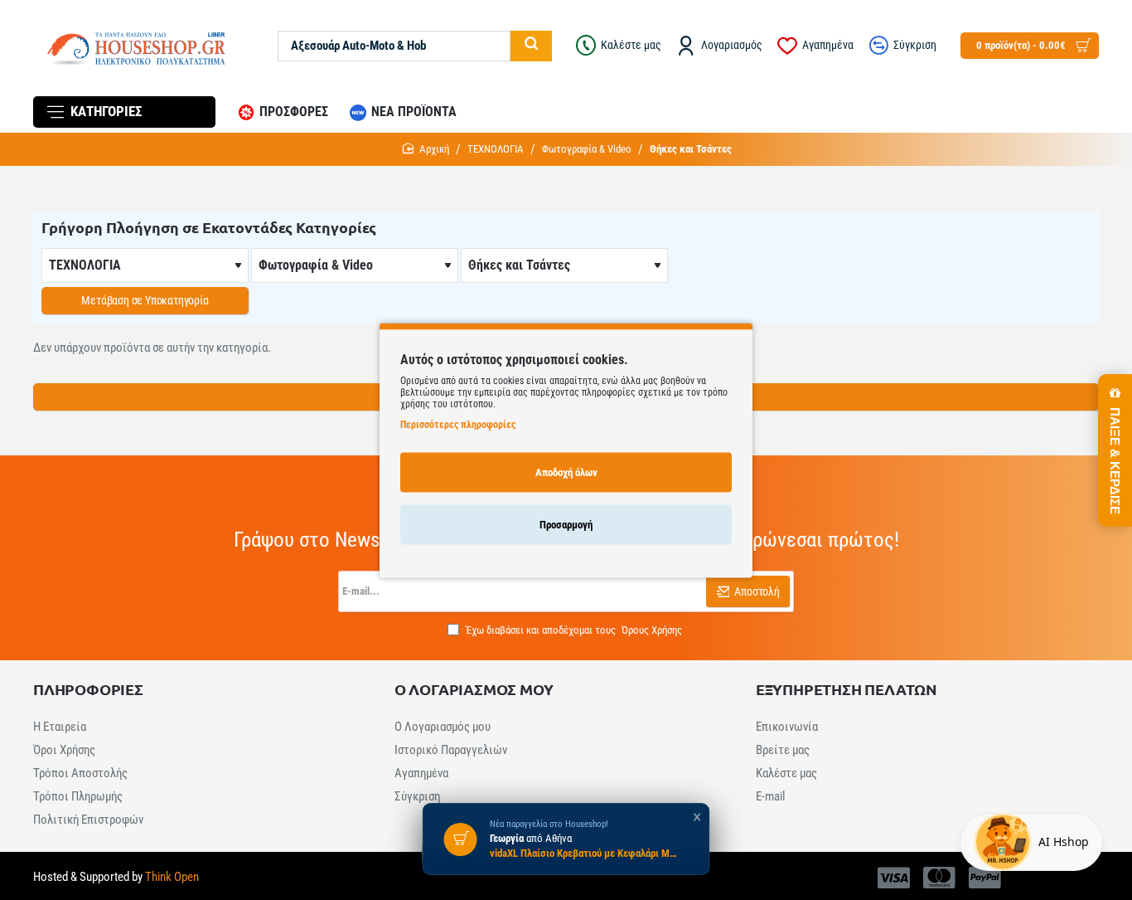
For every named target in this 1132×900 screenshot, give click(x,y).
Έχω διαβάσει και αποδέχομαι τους (572, 630)
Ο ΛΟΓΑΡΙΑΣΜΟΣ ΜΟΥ (474, 689)
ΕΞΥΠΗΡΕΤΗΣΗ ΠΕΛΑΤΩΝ (846, 689)
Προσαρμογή (566, 524)
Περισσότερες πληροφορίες (457, 424)
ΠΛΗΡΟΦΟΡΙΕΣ (88, 689)
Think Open (171, 876)
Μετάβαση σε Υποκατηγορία (144, 300)
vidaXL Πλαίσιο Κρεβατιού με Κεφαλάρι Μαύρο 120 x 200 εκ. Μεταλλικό (585, 854)
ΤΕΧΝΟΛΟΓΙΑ (495, 149)
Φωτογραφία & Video (586, 149)
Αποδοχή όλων (566, 471)
